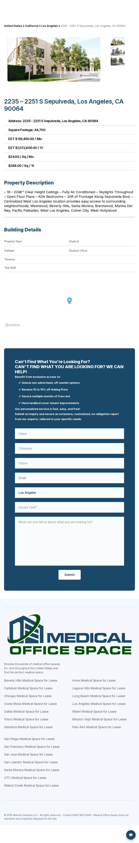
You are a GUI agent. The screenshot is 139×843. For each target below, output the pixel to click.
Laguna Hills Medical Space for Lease (98, 688)
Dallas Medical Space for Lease (26, 711)
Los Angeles (49, 26)
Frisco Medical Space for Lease (26, 719)
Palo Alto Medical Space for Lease (96, 727)
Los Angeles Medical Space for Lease (98, 704)
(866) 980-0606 (81, 815)
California (31, 26)
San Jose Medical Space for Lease (28, 754)
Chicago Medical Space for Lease (28, 696)
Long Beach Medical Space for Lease (98, 696)
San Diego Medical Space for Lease (29, 739)
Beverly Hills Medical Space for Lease (30, 680)
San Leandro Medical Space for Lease (31, 762)
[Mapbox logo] (12, 325)
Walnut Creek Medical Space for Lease (31, 785)
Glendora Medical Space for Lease (28, 727)
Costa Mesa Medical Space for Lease (30, 704)
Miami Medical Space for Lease (94, 711)
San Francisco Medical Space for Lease (31, 746)
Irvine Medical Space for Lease (94, 680)
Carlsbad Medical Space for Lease (28, 688)
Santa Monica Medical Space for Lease (31, 770)
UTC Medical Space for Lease (25, 777)
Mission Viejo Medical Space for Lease (99, 719)
